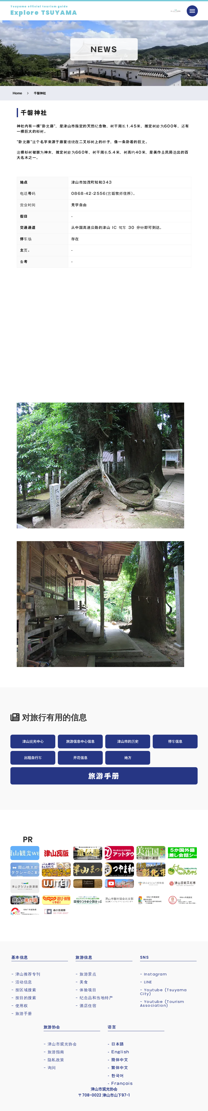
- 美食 (82, 982)
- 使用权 (19, 1005)
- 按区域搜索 (24, 990)
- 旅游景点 (86, 974)
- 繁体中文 (118, 1067)
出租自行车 (33, 757)
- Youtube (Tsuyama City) (163, 991)
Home (17, 93)
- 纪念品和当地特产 (94, 997)
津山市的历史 (127, 741)
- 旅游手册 (21, 1013)
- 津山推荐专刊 (26, 974)
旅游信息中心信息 (80, 741)
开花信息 (80, 757)
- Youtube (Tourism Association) (162, 1003)
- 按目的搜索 (24, 997)
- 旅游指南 (54, 1052)
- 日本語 (116, 1044)
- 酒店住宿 (86, 1005)
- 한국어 (116, 1075)
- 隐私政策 (54, 1059)
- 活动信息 (21, 982)
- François (120, 1083)
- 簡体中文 (118, 1059)
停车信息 (175, 741)
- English (118, 1052)
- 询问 (50, 1067)
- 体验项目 (86, 990)
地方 (127, 757)
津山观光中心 (33, 741)
